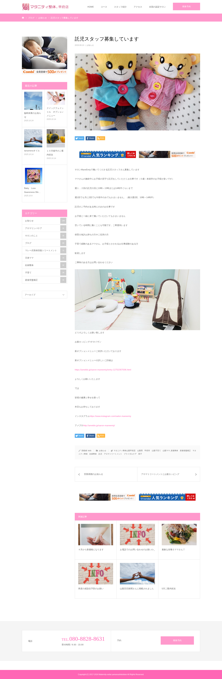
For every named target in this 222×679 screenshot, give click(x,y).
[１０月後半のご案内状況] (56, 138)
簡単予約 (186, 6)
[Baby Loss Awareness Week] (33, 176)
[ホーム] (23, 17)
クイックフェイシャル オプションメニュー (55, 112)
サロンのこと (44, 235)
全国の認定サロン (157, 7)
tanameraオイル (32, 150)
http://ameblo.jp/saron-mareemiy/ (99, 425)
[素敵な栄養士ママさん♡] (179, 534)
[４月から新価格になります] (95, 534)
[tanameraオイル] (33, 138)
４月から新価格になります (95, 549)
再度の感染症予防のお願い (95, 588)
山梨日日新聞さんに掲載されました (137, 588)
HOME (90, 7)
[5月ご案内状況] (179, 573)
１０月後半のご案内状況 (55, 153)
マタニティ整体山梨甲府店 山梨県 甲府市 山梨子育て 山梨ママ (142, 451)
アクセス (138, 7)
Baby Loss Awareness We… (32, 190)
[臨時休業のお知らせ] (33, 101)
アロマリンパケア (44, 228)
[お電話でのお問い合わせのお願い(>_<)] (137, 534)
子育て (44, 272)
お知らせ (90, 45)
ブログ (44, 243)
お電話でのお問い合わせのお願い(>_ (137, 549)
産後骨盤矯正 (44, 280)
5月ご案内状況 (176, 588)
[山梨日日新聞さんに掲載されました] (137, 573)
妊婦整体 (44, 265)
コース (104, 7)
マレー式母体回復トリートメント (44, 250)
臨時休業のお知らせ (32, 115)
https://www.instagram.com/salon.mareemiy (110, 416)
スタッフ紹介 (120, 7)
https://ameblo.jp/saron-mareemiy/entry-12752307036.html (103, 369)
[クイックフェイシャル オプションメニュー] (56, 98)
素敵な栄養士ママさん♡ (179, 549)
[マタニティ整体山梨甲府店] (46, 7)
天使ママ (44, 258)
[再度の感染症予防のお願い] (95, 573)
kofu (89, 451)
